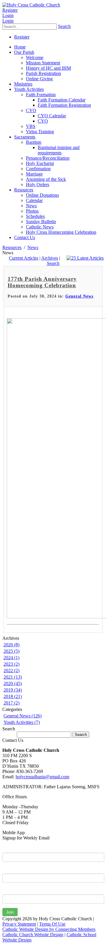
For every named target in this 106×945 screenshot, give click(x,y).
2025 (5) (11, 651)
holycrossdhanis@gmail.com (42, 776)
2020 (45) (13, 683)
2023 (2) (11, 664)
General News (79, 296)
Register (10, 10)
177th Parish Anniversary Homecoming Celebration (42, 282)
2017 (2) (11, 702)
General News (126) (23, 715)
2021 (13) (13, 676)
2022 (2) (11, 670)
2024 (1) (11, 657)
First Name (13, 848)
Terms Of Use (52, 923)
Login (8, 15)
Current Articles (23, 258)
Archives (49, 258)
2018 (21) (13, 696)
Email (7, 890)
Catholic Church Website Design (32, 934)
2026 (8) (11, 644)
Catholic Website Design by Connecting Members (48, 929)
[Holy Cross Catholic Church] (31, 4)
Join (10, 912)
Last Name (13, 869)
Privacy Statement (19, 923)
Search (64, 26)
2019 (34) (13, 689)
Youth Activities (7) (22, 722)
